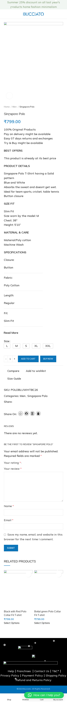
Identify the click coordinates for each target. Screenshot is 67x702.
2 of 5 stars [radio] (28, 462)
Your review (13, 468)
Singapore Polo (26, 106)
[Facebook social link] (15, 402)
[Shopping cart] (63, 14)
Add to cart (28, 358)
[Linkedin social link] (25, 402)
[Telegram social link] (29, 402)
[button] (7, 346)
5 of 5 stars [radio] (37, 462)
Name (9, 506)
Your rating (12, 462)
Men (14, 106)
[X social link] (18, 402)
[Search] (58, 14)
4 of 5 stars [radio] (34, 462)
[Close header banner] (63, 4)
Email (8, 520)
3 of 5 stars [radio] (31, 462)
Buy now (48, 358)
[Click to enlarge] (9, 96)
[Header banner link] (29, 4)
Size (6, 341)
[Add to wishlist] (28, 574)
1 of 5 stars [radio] (25, 462)
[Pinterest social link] (22, 402)
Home (7, 106)
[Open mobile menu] (3, 14)
